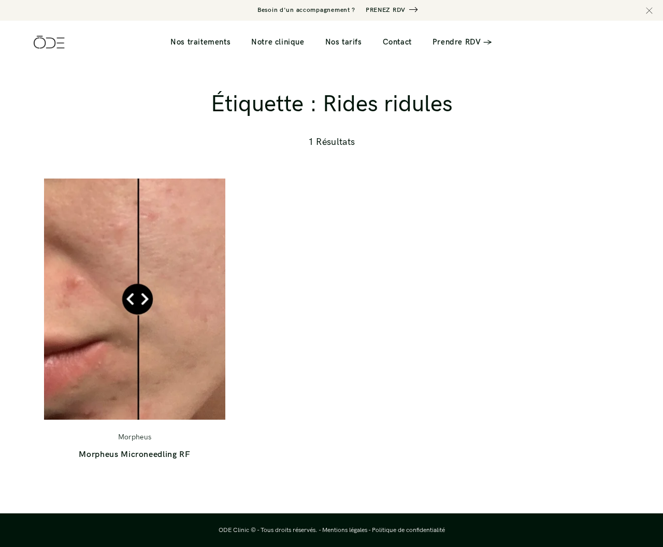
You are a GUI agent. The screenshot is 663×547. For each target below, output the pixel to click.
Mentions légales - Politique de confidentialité (383, 530)
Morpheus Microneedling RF (134, 455)
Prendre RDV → (463, 42)
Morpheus (134, 437)
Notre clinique (277, 42)
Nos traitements (200, 42)
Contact (397, 42)
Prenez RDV (386, 10)
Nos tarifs (343, 42)
